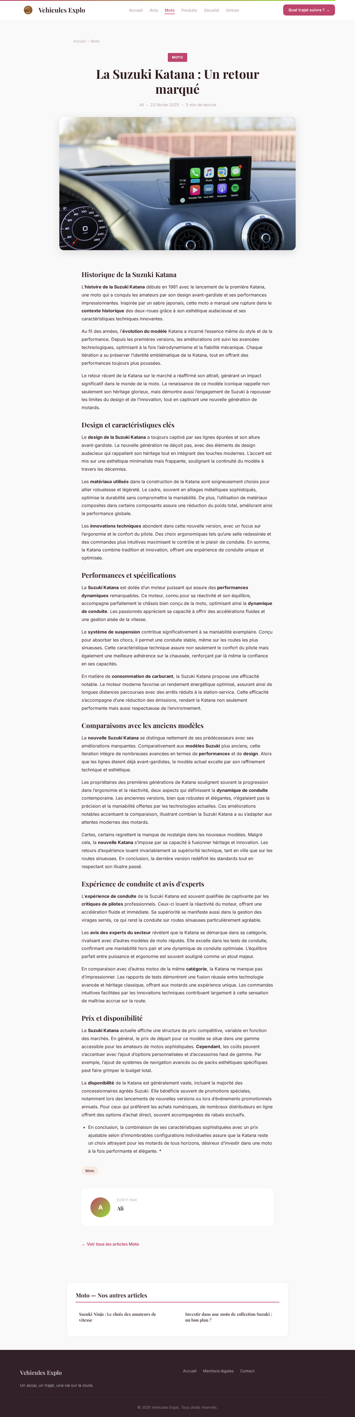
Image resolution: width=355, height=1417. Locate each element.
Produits (189, 9)
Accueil (136, 9)
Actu (153, 9)
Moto (170, 9)
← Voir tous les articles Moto (110, 1244)
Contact (247, 1370)
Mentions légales (218, 1370)
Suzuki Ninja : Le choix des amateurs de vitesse (117, 1317)
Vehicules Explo (62, 10)
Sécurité (211, 9)
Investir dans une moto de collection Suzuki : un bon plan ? (228, 1317)
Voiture (232, 9)
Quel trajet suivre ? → (309, 9)
